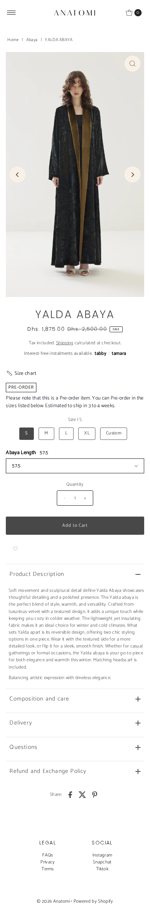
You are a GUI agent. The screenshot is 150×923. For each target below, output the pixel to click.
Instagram (102, 855)
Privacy (47, 862)
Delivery (20, 723)
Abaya (32, 39)
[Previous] (17, 174)
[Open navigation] (11, 13)
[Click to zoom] (133, 64)
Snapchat (102, 862)
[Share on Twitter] (82, 794)
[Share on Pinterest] (94, 794)
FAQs (47, 855)
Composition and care (39, 699)
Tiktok (102, 869)
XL (87, 433)
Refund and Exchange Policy (47, 771)
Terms (48, 869)
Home (13, 39)
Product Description (36, 574)
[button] (21, 373)
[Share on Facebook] (70, 794)
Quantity (75, 484)
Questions (23, 747)
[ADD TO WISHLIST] (15, 549)
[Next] (133, 174)
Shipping (65, 343)
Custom (113, 433)
